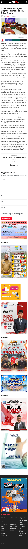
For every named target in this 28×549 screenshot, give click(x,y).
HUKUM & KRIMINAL (3, 532)
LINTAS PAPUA (13, 526)
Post (20, 528)
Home (2, 5)
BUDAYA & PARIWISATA (4, 523)
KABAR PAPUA (13, 517)
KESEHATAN (13, 521)
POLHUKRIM (22, 526)
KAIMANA (12, 519)
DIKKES (2, 528)
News (11, 534)
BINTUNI (10, 5)
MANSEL (12, 530)
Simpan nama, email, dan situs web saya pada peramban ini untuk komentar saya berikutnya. (12, 214)
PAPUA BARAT (13, 536)
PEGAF (20, 522)
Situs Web (3, 207)
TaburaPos (7, 16)
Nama (2, 195)
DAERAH (5, 5)
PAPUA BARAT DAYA (22, 517)
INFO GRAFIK (4, 535)
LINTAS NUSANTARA (13, 523)
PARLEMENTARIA (23, 520)
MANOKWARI (13, 528)
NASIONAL (12, 532)
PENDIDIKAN (22, 524)
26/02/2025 (14, 16)
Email (2, 201)
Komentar (3, 179)
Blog (2, 521)
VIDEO (20, 535)
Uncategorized (22, 533)
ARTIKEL (3, 517)
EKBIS (2, 530)
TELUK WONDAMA (21, 530)
